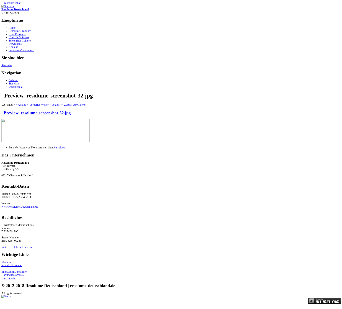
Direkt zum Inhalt (11, 2)
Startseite (6, 65)
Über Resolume (17, 34)
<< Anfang (20, 104)
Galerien (13, 80)
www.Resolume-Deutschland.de (19, 206)
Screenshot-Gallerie (20, 40)
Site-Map (14, 83)
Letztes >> (57, 104)
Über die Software (19, 37)
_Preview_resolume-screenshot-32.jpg (36, 112)
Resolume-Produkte (20, 30)
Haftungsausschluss (12, 274)
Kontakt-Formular (11, 265)
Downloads (15, 43)
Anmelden (59, 147)
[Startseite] (7, 6)
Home (12, 27)
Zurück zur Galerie (75, 104)
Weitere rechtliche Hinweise (17, 247)
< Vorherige (33, 104)
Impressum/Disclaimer (21, 50)
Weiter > (46, 104)
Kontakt (13, 46)
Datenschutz (15, 86)
